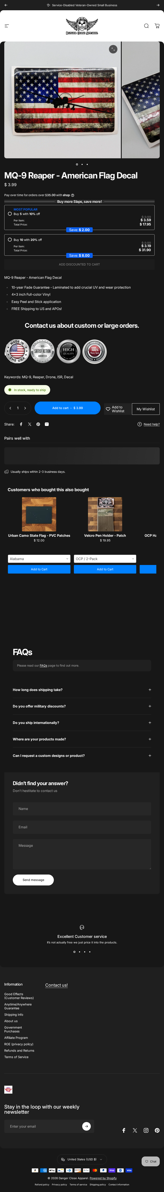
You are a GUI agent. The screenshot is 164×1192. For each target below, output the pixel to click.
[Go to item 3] (87, 164)
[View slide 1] (74, 951)
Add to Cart (39, 569)
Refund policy (42, 1184)
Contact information (118, 1184)
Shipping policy (98, 1184)
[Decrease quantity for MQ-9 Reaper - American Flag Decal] (9, 408)
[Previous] (6, 5)
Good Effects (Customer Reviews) (19, 996)
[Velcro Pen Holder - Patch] (105, 514)
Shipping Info (13, 1014)
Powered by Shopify (103, 1178)
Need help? (152, 424)
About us (11, 1021)
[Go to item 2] (82, 164)
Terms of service (78, 1184)
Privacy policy (59, 1184)
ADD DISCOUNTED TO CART (79, 264)
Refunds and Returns (19, 1050)
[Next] (158, 5)
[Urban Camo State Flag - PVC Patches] (39, 514)
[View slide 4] (89, 951)
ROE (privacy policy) (18, 1044)
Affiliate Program (16, 1037)
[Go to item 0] (76, 164)
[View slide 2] (79, 951)
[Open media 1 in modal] (113, 49)
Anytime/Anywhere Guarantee (18, 1006)
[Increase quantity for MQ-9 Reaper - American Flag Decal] (26, 408)
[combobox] (39, 559)
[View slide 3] (84, 951)
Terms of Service (16, 1057)
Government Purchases (13, 1029)
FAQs (43, 665)
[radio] (79, 219)
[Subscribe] (86, 1126)
